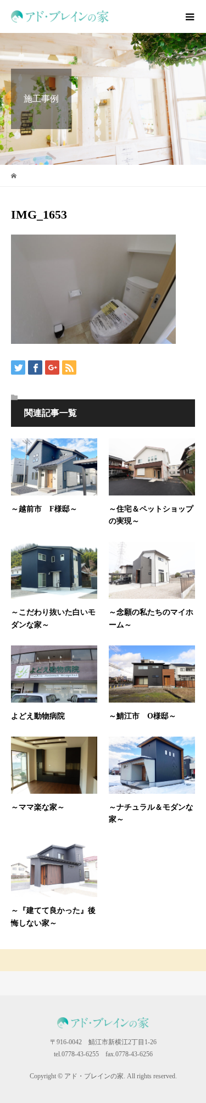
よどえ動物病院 (38, 716)
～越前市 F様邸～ (44, 509)
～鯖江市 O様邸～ (142, 716)
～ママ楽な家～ (38, 807)
